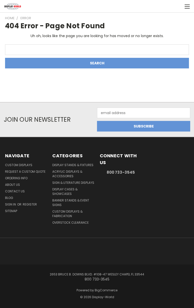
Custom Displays (18, 165)
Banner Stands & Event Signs (70, 202)
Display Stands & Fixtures (72, 165)
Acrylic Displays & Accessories (67, 173)
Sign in (11, 204)
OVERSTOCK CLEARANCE (70, 222)
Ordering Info (16, 178)
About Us (12, 185)
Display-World (103, 297)
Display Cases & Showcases (65, 191)
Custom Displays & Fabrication (67, 213)
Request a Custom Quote (25, 171)
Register (30, 204)
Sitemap (11, 211)
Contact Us (15, 191)
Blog (9, 198)
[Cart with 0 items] (177, 6)
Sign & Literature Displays (73, 183)
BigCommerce (106, 290)
